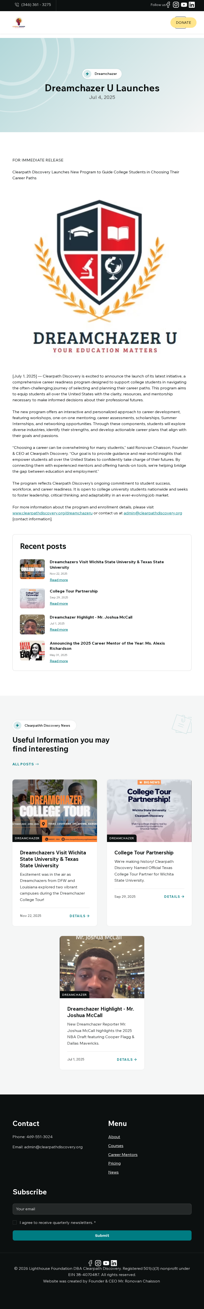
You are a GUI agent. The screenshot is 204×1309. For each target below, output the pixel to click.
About (114, 1136)
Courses (115, 1145)
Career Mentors (123, 1154)
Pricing (114, 1163)
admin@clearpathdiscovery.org (53, 1146)
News (113, 1172)
